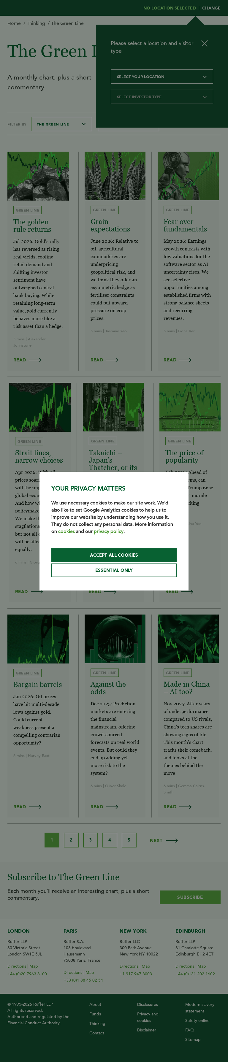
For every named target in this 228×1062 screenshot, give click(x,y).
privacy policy (109, 531)
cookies (66, 531)
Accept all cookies (114, 555)
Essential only (114, 570)
